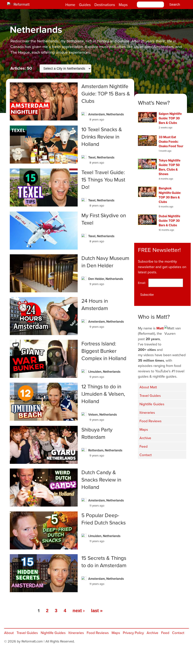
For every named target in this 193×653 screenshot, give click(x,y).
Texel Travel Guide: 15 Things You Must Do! (103, 179)
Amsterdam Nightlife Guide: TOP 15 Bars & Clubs (105, 93)
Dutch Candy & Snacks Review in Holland (101, 480)
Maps (123, 4)
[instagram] (172, 466)
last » (97, 610)
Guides (85, 4)
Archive (145, 437)
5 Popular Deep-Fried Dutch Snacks (103, 518)
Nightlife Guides (151, 403)
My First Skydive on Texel (103, 219)
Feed (143, 446)
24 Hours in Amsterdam (94, 304)
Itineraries (147, 412)
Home (70, 4)
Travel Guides (150, 395)
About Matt (148, 386)
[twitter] (153, 466)
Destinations (104, 4)
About (9, 632)
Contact (145, 454)
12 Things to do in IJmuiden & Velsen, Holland (103, 394)
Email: (143, 283)
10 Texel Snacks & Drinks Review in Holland (101, 137)
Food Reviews (150, 420)
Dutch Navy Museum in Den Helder (105, 261)
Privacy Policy (133, 632)
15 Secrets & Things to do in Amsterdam (103, 561)
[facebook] (143, 466)
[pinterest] (181, 466)
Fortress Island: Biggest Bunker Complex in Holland (103, 351)
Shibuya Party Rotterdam (97, 433)
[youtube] (162, 466)
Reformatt (22, 4)
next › (79, 610)
